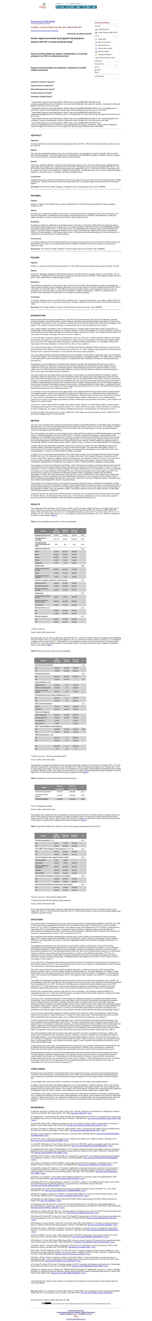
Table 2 (49, 645)
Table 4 (83, 820)
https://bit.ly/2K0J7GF (78, 1113)
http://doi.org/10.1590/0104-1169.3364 (80, 1213)
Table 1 (53, 515)
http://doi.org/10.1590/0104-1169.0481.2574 (101, 1218)
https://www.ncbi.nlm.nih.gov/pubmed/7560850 (47, 1141)
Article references (103, 45)
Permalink (100, 76)
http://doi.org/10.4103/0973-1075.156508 (48, 1153)
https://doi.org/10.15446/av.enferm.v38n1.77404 (104, 1118)
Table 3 (85, 772)
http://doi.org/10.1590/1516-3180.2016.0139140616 (91, 1242)
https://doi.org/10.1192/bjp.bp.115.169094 (92, 1165)
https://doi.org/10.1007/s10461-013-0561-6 (64, 1178)
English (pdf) (102, 39)
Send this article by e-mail (106, 57)
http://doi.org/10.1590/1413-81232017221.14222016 (83, 1125)
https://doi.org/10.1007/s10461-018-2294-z (45, 1185)
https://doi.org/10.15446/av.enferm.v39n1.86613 (44, 30)
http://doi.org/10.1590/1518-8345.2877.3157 (85, 1130)
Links (89, 1113)
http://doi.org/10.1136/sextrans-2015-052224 (60, 1261)
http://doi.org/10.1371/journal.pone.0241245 (70, 1254)
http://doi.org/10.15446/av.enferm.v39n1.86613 (96, 1293)
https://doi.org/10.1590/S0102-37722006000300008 (62, 1190)
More (99, 70)
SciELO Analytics (103, 29)
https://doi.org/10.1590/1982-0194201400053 (87, 1237)
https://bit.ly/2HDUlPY (48, 1201)
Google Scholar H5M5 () (107, 32)
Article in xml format (104, 42)
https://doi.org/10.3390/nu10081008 (100, 1225)
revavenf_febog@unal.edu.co (76, 1319)
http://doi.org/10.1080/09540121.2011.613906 (87, 1266)
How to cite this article (105, 48)
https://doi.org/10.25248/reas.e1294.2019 (45, 1208)
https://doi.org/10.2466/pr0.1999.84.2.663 (69, 1196)
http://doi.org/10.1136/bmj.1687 (79, 1247)
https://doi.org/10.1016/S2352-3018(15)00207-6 (102, 1230)
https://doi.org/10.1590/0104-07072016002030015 (101, 1158)
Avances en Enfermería (43, 21)
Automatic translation (105, 54)
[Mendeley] (96, 70)
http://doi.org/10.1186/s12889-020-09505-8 (65, 1273)
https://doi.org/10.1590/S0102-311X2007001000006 (89, 1146)
